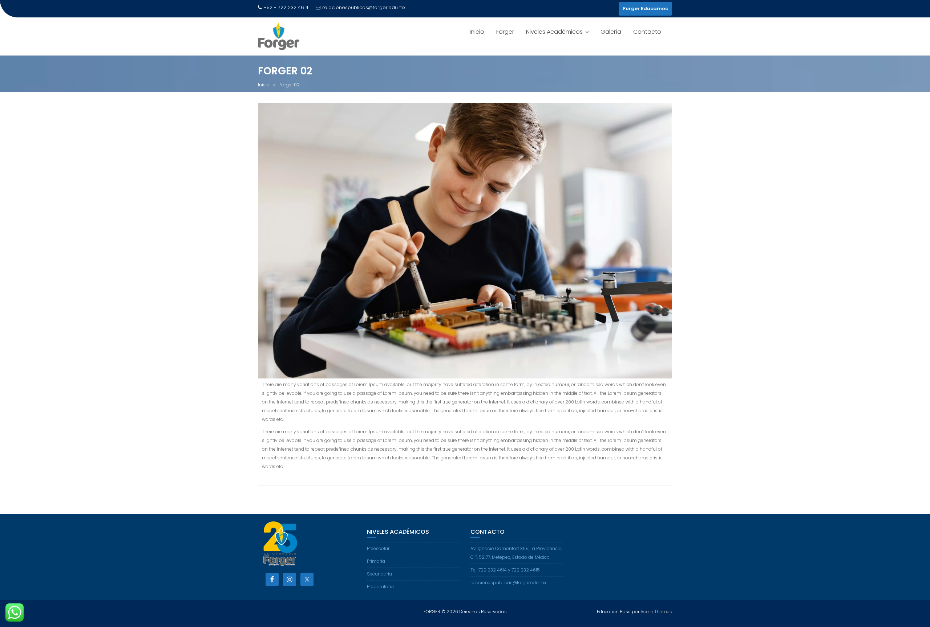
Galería (611, 32)
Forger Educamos (645, 8)
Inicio (477, 32)
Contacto (647, 32)
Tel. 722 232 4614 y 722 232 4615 (505, 570)
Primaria (376, 561)
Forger (505, 32)
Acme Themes (656, 611)
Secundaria (379, 574)
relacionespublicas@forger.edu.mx (363, 7)
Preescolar (378, 548)
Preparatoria (380, 586)
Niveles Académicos (554, 32)
